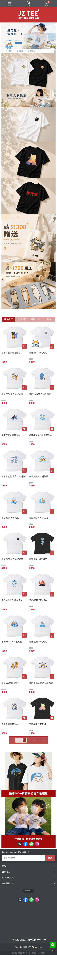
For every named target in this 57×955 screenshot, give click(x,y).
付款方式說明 (8, 877)
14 (39, 740)
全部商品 (6, 872)
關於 (4, 866)
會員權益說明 (8, 883)
